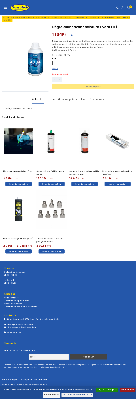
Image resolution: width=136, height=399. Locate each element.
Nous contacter (11, 297)
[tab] (38, 99)
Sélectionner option (18, 184)
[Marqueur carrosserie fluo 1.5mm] (18, 144)
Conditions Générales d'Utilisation (20, 306)
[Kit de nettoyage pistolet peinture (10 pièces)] (117, 144)
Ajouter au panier (93, 86)
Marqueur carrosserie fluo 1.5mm (18, 171)
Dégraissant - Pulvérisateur (88, 17)
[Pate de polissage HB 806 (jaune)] (18, 212)
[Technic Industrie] (20, 7)
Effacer (55, 69)
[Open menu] (5, 7)
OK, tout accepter (107, 389)
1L (54, 63)
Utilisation (38, 99)
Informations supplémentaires (67, 99)
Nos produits (19, 17)
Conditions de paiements (16, 300)
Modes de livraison (13, 303)
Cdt (54, 58)
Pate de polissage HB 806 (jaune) (18, 238)
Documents (97, 99)
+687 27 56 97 (14, 332)
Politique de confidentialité (53, 367)
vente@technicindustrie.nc (20, 324)
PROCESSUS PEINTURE (37, 17)
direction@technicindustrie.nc (22, 327)
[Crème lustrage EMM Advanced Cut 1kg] (51, 144)
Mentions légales (10, 379)
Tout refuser (127, 389)
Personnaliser (51, 394)
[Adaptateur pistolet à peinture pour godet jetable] (51, 212)
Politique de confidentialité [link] (77, 394)
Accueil (6, 17)
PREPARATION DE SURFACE (61, 17)
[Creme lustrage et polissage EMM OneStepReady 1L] (84, 144)
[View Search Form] (117, 7)
